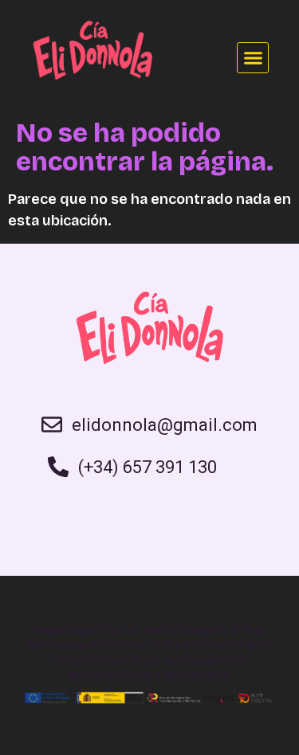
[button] (253, 58)
